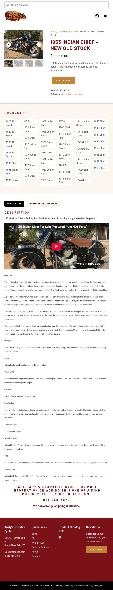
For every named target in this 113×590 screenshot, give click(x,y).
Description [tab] (14, 203)
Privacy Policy (56, 586)
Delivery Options (40, 547)
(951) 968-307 (11, 555)
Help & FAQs (38, 542)
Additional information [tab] (43, 203)
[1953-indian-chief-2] (23, 44)
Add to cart (63, 80)
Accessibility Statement (72, 586)
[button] (9, 44)
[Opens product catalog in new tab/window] (73, 555)
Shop (34, 533)
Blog (34, 538)
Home (53, 31)
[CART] (105, 15)
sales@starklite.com (14, 552)
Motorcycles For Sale (67, 31)
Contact (36, 556)
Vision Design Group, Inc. (93, 586)
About (35, 551)
